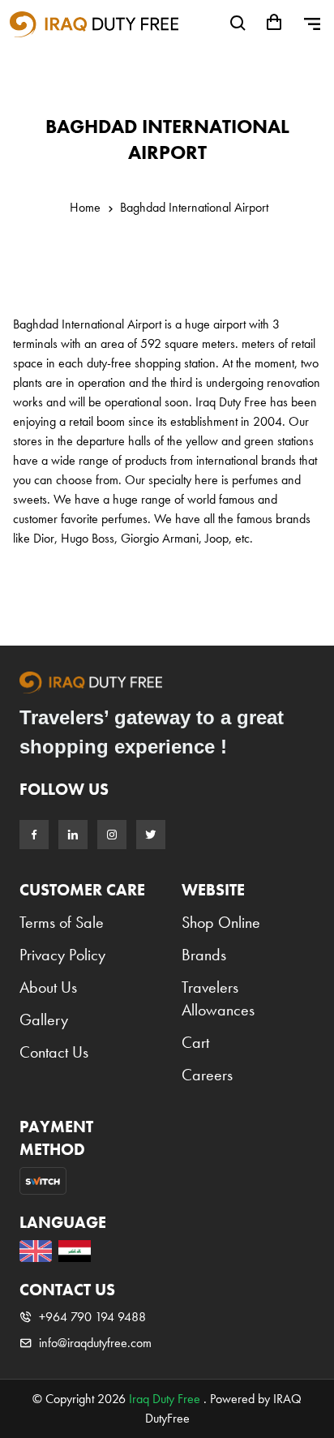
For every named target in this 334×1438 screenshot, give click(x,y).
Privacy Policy (62, 954)
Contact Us (53, 1051)
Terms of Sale (61, 922)
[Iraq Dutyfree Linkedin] (73, 834)
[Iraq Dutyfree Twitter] (150, 834)
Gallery (43, 1019)
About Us (48, 987)
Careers (207, 1074)
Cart (195, 1042)
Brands (204, 954)
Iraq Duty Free (164, 1398)
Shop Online (221, 922)
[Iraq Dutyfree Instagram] (111, 834)
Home (85, 207)
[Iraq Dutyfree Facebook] (34, 834)
